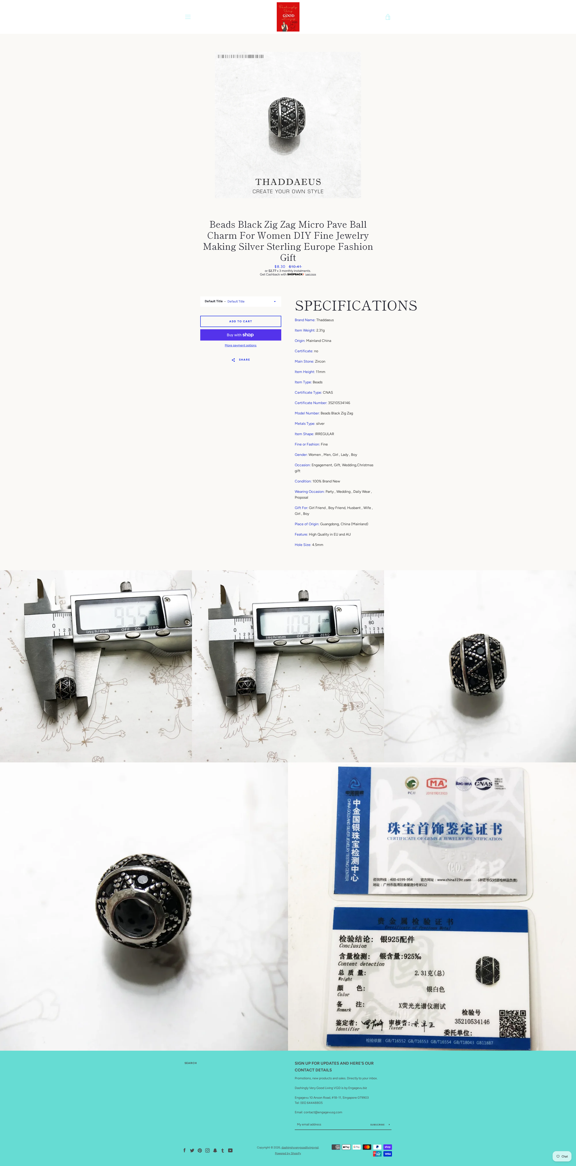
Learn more (310, 274)
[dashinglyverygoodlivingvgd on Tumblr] (222, 1150)
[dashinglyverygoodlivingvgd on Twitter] (192, 1150)
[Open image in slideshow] (288, 125)
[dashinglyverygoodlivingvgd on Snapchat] (215, 1150)
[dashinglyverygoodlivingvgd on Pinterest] (200, 1150)
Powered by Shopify (288, 1153)
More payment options (240, 345)
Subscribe (378, 1124)
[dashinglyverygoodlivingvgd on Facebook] (184, 1150)
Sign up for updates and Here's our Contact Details (334, 1067)
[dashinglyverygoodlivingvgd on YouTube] (230, 1150)
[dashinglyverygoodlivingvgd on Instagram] (207, 1150)
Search (190, 1063)
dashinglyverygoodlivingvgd (300, 1147)
